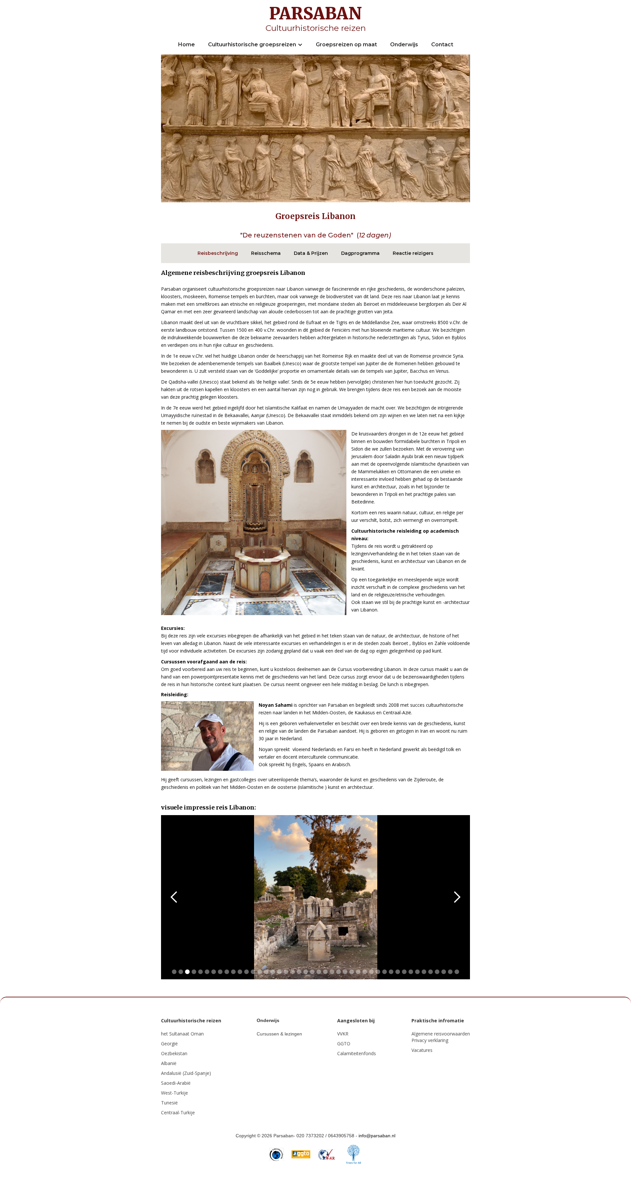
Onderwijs (404, 44)
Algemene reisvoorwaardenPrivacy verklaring (440, 1037)
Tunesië (169, 1103)
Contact (442, 44)
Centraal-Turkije (178, 1112)
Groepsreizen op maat (346, 44)
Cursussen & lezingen (279, 1033)
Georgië (169, 1043)
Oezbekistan (174, 1053)
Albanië (168, 1063)
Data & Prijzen (311, 253)
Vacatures (421, 1050)
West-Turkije (174, 1093)
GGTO (343, 1043)
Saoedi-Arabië (176, 1083)
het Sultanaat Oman (182, 1034)
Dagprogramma (360, 253)
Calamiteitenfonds (356, 1053)
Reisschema (266, 253)
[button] (255, 45)
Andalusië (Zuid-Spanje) (186, 1073)
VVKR (342, 1034)
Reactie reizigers (413, 253)
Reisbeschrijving (218, 253)
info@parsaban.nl (377, 1135)
